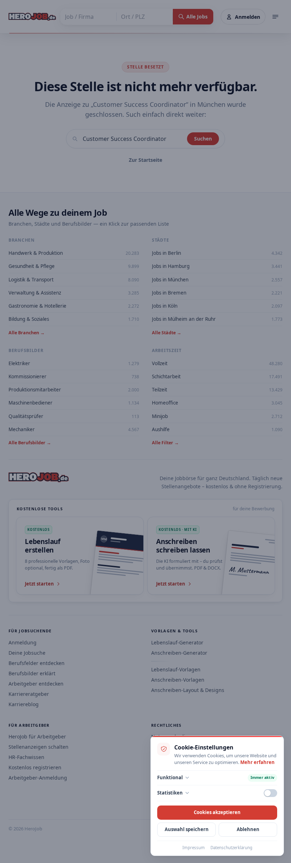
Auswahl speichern (187, 829)
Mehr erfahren (257, 762)
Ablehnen (248, 829)
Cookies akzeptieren (217, 812)
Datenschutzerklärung (231, 847)
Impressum (193, 847)
